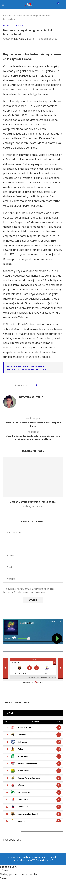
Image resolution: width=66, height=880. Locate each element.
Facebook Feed (12, 839)
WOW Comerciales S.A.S (41, 860)
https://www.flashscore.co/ (32, 369)
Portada (7, 15)
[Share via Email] (51, 385)
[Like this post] (38, 385)
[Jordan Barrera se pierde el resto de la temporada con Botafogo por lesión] (33, 477)
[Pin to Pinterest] (48, 385)
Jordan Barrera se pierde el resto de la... (33, 501)
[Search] (62, 4)
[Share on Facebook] (42, 385)
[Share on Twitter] (45, 385)
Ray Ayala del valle (24, 38)
